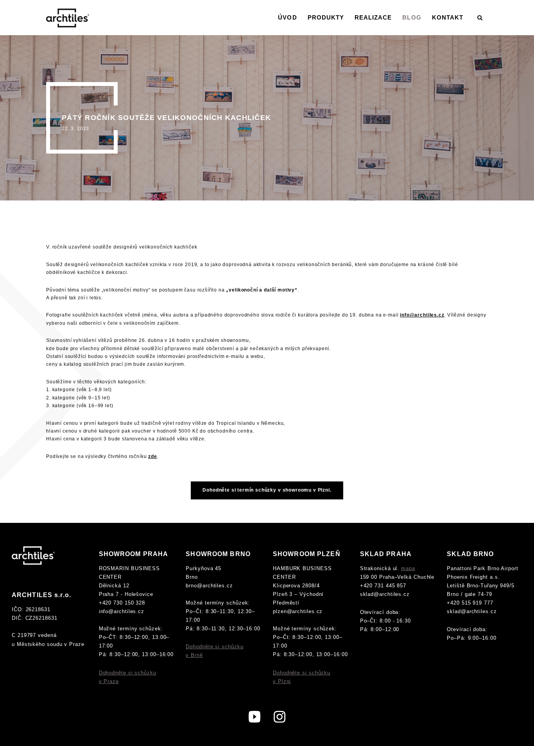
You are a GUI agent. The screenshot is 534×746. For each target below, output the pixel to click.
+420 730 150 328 (122, 603)
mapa (408, 568)
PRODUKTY (326, 17)
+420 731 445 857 (383, 586)
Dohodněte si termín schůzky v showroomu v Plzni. (266, 490)
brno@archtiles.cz (209, 586)
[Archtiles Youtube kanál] (254, 716)
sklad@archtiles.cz (385, 594)
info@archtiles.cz (121, 611)
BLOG (411, 17)
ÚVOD (287, 17)
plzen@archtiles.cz (298, 611)
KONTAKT (447, 17)
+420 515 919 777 (470, 603)
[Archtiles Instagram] (279, 716)
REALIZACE (373, 17)
